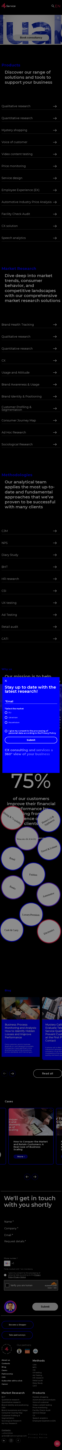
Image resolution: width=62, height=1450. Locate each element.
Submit (31, 740)
